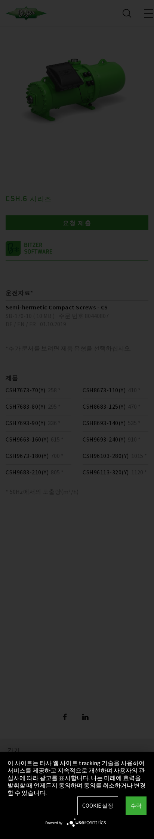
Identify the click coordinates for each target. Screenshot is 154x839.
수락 (136, 805)
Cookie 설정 (97, 805)
